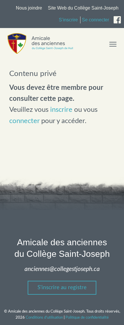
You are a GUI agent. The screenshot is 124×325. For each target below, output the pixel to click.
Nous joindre (29, 7)
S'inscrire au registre (62, 287)
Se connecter (95, 19)
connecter (24, 121)
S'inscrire (68, 19)
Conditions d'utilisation (44, 317)
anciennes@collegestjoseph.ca (62, 269)
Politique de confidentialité (87, 317)
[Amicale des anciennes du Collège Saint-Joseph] (40, 52)
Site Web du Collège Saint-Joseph (83, 7)
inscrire (61, 109)
